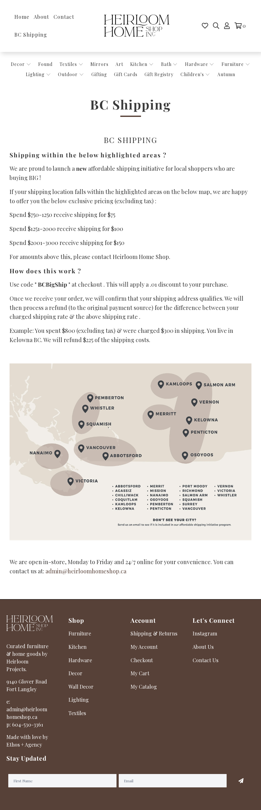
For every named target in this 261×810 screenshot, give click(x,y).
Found (45, 64)
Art (119, 64)
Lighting (36, 74)
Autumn (226, 74)
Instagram (205, 633)
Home (21, 16)
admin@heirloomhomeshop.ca (86, 571)
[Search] (216, 26)
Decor (18, 64)
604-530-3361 (27, 724)
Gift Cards (126, 74)
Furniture (233, 64)
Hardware (197, 64)
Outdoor (68, 74)
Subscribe (241, 781)
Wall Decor (81, 686)
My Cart (139, 673)
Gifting (99, 74)
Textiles (69, 64)
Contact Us (205, 660)
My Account (144, 646)
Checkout (141, 660)
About (41, 16)
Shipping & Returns (153, 633)
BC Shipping (30, 34)
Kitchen (138, 64)
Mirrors (99, 64)
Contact (63, 16)
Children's (192, 74)
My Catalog (143, 686)
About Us (203, 646)
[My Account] (227, 26)
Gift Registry (159, 74)
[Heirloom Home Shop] (136, 26)
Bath (167, 64)
